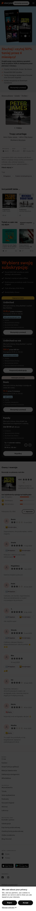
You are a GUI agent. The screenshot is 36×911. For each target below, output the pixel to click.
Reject (9, 903)
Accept (25, 903)
